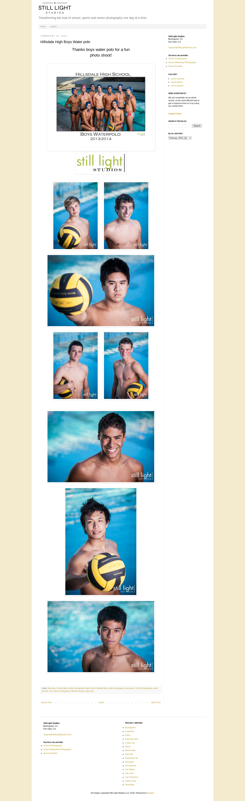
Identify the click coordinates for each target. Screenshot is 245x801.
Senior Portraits (175, 66)
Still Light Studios (77, 691)
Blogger (150, 793)
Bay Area (51, 688)
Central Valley (61, 688)
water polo (89, 691)
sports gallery (177, 82)
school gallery (177, 85)
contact (53, 26)
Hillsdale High (101, 688)
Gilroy (127, 746)
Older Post (155, 702)
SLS (51, 691)
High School (90, 688)
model (110, 688)
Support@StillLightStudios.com (182, 47)
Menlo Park (130, 750)
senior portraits (177, 79)
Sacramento (130, 688)
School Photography (144, 688)
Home (101, 702)
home (43, 26)
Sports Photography (62, 691)
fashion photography (76, 688)
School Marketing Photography (182, 62)
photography (119, 688)
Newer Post (46, 702)
